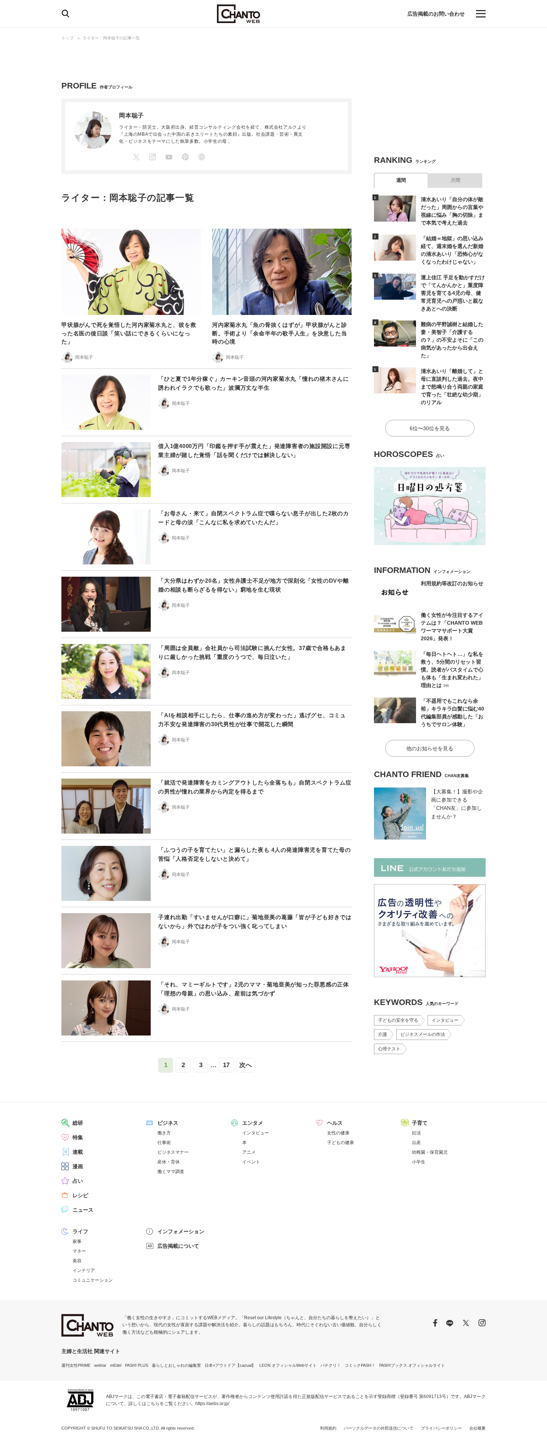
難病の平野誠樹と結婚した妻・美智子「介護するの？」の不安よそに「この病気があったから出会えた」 (452, 339)
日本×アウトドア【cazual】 (230, 1365)
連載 (78, 1152)
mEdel (115, 1365)
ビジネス (167, 1123)
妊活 (416, 1133)
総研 (78, 1123)
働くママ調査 (170, 1171)
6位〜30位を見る (430, 428)
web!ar (100, 1365)
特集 (78, 1137)
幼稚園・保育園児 (430, 1152)
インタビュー (445, 1020)
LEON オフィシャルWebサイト (288, 1365)
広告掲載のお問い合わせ (436, 14)
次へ (245, 1065)
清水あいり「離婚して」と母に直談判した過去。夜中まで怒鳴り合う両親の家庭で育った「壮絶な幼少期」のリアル (452, 386)
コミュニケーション (93, 1280)
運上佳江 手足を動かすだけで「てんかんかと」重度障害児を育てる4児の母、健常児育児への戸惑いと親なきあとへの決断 (453, 293)
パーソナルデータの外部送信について (378, 1428)
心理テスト (389, 1048)
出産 (416, 1142)
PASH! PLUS (136, 1365)
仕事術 (164, 1142)
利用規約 (328, 1428)
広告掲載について (178, 1246)
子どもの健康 (340, 1142)
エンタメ (252, 1123)
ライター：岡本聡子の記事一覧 (111, 38)
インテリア (84, 1270)
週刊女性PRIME (75, 1365)
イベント (251, 1162)
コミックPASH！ (360, 1365)
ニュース (83, 1210)
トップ (67, 38)
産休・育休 (168, 1162)
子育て (420, 1123)
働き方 (164, 1133)
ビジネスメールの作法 (422, 1034)
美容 (77, 1260)
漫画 (78, 1166)
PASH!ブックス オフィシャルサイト (412, 1365)
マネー (79, 1251)
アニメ (249, 1152)
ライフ (80, 1231)
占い (78, 1181)
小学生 (418, 1162)
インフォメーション (180, 1231)
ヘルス (335, 1123)
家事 (77, 1241)
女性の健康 (338, 1133)
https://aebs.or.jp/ (212, 1403)
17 (226, 1065)
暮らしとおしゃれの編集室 (176, 1365)
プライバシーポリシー (441, 1428)
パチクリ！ (330, 1365)
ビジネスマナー (173, 1152)
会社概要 (477, 1428)
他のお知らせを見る (429, 748)
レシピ (80, 1195)
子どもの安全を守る (398, 1020)
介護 (382, 1034)
